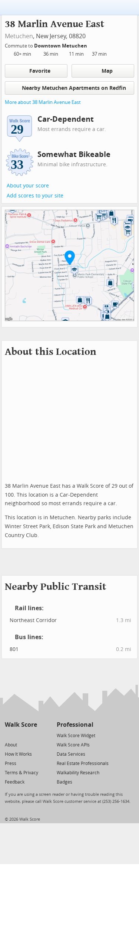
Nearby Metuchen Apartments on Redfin (74, 88)
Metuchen (19, 36)
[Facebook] (20, 735)
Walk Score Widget (76, 735)
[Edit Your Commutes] (92, 44)
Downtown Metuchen (61, 46)
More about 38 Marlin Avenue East (43, 102)
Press (10, 763)
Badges (64, 782)
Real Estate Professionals (83, 763)
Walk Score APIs (73, 745)
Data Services (71, 754)
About (11, 745)
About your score (28, 186)
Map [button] (107, 71)
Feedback (14, 782)
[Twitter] (9, 735)
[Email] (32, 735)
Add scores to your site (35, 196)
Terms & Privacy (21, 772)
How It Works (18, 754)
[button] (69, 257)
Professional (75, 724)
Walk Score (21, 724)
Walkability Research (78, 772)
